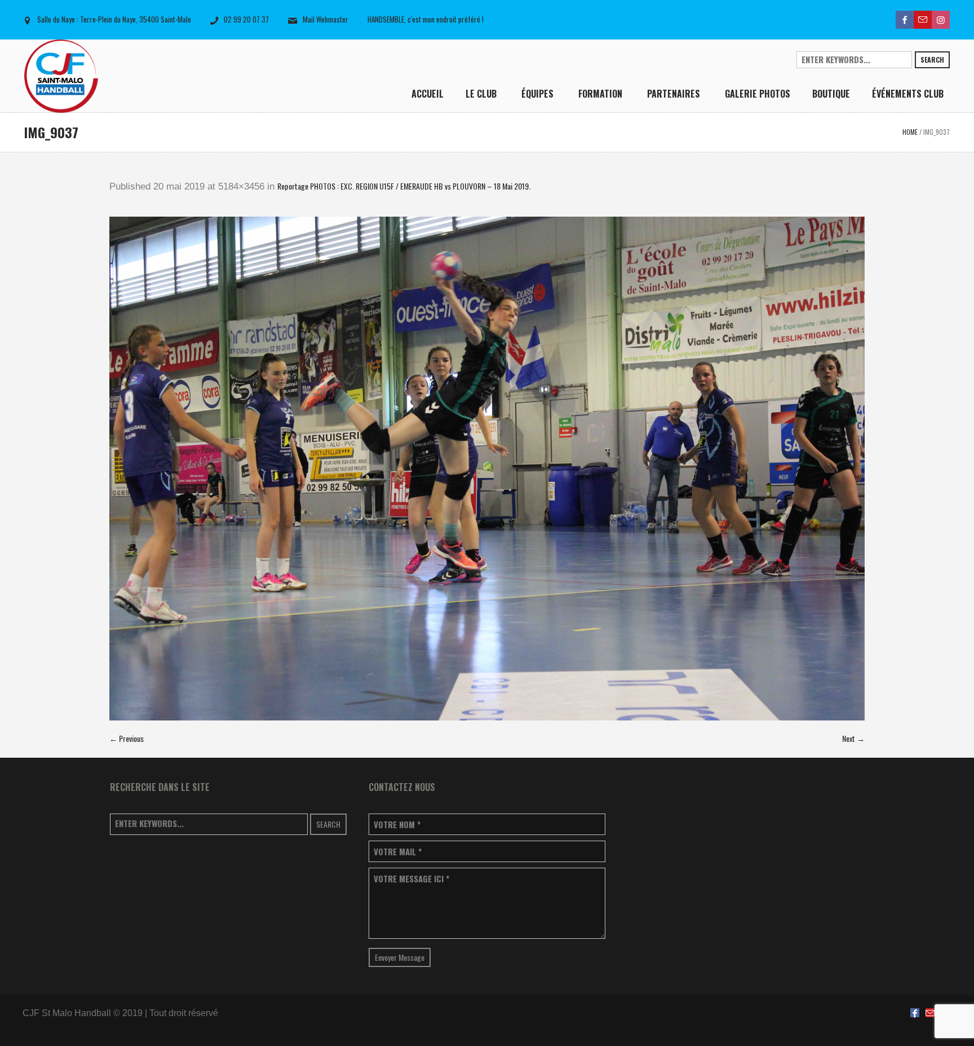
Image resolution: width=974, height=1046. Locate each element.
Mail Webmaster (325, 19)
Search (932, 59)
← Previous (126, 738)
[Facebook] (905, 20)
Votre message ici (411, 879)
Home (910, 132)
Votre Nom (397, 824)
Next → (853, 738)
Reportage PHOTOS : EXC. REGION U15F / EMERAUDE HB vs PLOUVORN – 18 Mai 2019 (403, 186)
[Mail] (923, 20)
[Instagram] (941, 20)
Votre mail (398, 852)
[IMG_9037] (487, 468)
